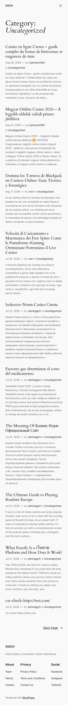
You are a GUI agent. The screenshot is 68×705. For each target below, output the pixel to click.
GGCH (9, 5)
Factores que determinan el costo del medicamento (32, 371)
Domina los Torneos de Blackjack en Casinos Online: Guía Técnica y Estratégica (33, 180)
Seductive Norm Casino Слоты (31, 304)
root (31, 191)
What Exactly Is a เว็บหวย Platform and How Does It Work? (33, 550)
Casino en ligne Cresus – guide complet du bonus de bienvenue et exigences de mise (33, 51)
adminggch (34, 310)
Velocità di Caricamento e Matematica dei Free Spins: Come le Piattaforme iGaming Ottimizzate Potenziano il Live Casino (33, 243)
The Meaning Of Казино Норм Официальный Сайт (31, 428)
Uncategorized (16, 67)
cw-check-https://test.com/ (27, 600)
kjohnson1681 (37, 62)
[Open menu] (60, 5)
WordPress (28, 697)
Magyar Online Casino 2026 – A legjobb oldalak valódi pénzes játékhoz (33, 114)
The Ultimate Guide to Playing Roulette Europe (31, 497)
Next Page (53, 628)
